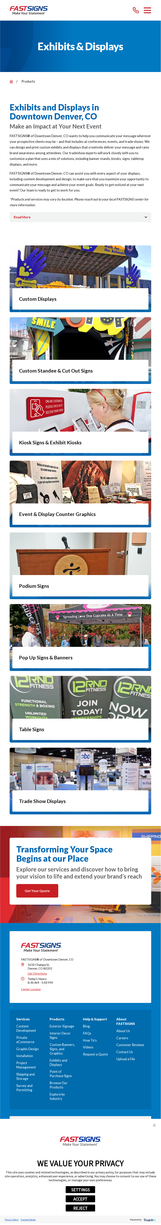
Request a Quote (95, 1054)
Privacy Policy (12, 1219)
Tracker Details (28, 1219)
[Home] (29, 10)
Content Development (26, 1028)
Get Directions (37, 973)
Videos (88, 1047)
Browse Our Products (58, 1085)
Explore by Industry (57, 1096)
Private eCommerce (25, 1039)
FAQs (87, 1033)
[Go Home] (11, 81)
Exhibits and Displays (58, 1062)
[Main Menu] (147, 10)
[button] (154, 1125)
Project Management (26, 1065)
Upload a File (125, 1059)
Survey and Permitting (24, 1088)
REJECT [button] (80, 1208)
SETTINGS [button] (80, 1189)
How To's (90, 1040)
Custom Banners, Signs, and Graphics (62, 1049)
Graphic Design (27, 1049)
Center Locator (31, 989)
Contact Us (124, 1052)
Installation (24, 1056)
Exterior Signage (62, 1026)
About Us (123, 1031)
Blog (86, 1026)
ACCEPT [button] (80, 1199)
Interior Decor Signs (60, 1035)
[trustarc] (149, 1219)
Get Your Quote (37, 891)
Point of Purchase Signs (61, 1073)
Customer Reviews (130, 1045)
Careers (122, 1038)
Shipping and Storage (25, 1076)
